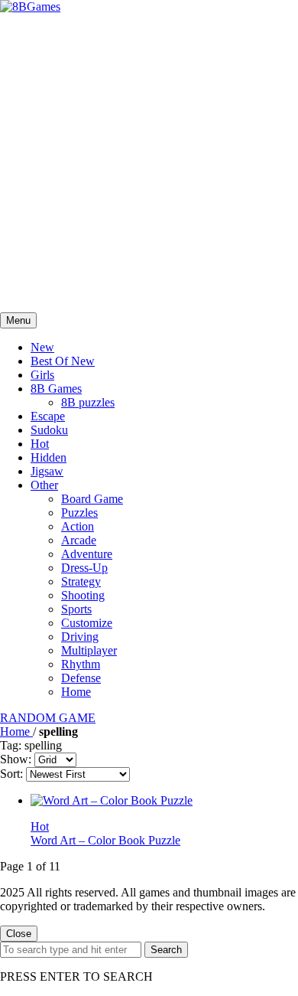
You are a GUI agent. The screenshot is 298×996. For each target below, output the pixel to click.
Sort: (11, 773)
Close (18, 933)
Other (44, 484)
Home (76, 691)
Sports (76, 609)
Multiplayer (89, 650)
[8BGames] (30, 6)
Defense (81, 677)
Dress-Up (84, 567)
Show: (15, 759)
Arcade (78, 540)
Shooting (83, 595)
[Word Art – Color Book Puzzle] (112, 800)
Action (77, 526)
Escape (48, 416)
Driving (80, 636)
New (42, 347)
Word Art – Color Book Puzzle (105, 840)
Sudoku (49, 429)
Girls (42, 374)
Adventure (86, 553)
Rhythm (80, 664)
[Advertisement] (149, 163)
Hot (40, 443)
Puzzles (79, 512)
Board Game (92, 498)
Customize (86, 622)
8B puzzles (88, 402)
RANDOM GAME (48, 717)
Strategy (81, 581)
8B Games (56, 388)
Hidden (48, 457)
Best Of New (63, 360)
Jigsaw (47, 471)
